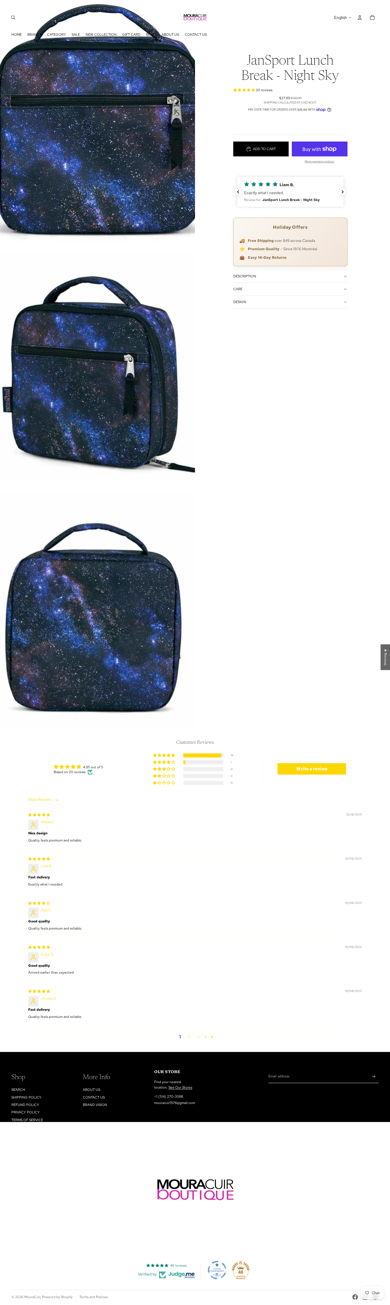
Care (237, 289)
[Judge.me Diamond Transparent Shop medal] (217, 1270)
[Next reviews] (342, 192)
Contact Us (94, 1097)
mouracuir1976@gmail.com (174, 1103)
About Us (91, 1089)
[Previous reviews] (238, 192)
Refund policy (25, 1105)
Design (239, 302)
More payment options (319, 161)
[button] (244, 90)
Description (244, 276)
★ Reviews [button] (385, 657)
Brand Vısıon (95, 1105)
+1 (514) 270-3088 (168, 1096)
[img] (39, 815)
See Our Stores (180, 1087)
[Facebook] (355, 1297)
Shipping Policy (26, 1097)
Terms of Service (27, 1120)
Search (18, 1089)
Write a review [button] (312, 769)
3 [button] (198, 1037)
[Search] (13, 17)
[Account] (359, 17)
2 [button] (189, 1037)
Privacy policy (25, 1112)
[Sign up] (374, 1077)
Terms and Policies (93, 1297)
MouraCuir (32, 1297)
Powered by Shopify (57, 1297)
